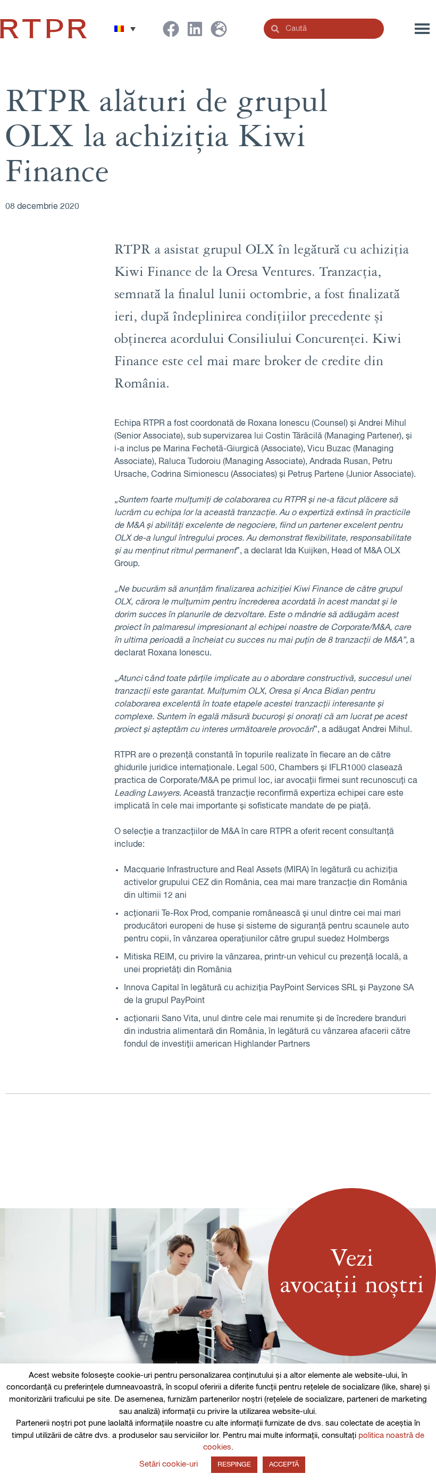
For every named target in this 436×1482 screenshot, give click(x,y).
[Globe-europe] (219, 29)
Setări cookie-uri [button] (168, 1464)
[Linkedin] (195, 29)
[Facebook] (171, 29)
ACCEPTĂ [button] (284, 1464)
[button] (125, 29)
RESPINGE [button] (234, 1464)
